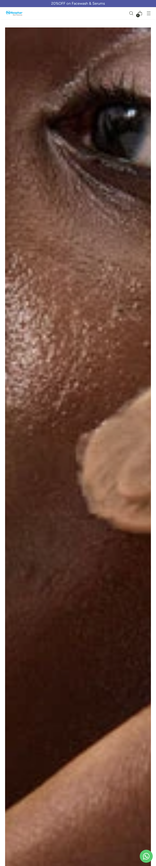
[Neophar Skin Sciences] (14, 13)
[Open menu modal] (149, 13)
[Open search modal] (131, 13)
